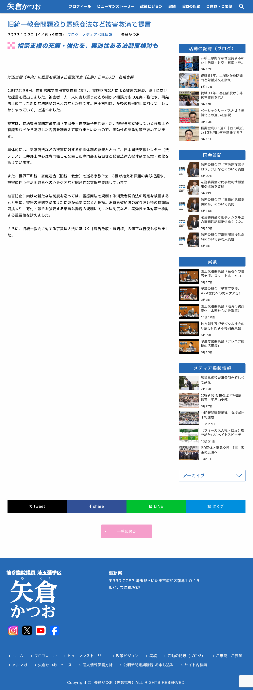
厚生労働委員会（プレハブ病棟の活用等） (223, 343)
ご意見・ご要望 (219, 6)
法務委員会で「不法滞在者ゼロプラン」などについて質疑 (223, 167)
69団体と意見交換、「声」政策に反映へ (223, 450)
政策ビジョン (151, 6)
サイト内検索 (196, 665)
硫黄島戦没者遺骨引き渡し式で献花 (223, 380)
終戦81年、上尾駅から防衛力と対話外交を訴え (222, 78)
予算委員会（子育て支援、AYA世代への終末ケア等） (221, 291)
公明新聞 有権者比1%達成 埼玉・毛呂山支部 (223, 397)
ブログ (73, 34)
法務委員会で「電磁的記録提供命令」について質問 (223, 202)
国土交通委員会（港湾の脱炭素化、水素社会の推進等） (223, 308)
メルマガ (19, 665)
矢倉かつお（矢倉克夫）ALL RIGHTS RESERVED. (140, 682)
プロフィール (80, 6)
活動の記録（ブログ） (186, 656)
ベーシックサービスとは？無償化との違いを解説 (223, 113)
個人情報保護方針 (98, 665)
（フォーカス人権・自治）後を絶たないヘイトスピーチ (223, 433)
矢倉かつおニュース (55, 665)
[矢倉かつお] (24, 8)
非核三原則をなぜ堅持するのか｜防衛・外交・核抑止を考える (223, 61)
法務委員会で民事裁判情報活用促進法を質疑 (223, 184)
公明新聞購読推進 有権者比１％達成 (223, 415)
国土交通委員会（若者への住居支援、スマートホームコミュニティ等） (223, 274)
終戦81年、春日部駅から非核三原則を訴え (222, 95)
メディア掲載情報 (97, 34)
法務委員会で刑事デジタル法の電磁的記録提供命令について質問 (223, 220)
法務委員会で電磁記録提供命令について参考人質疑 (223, 237)
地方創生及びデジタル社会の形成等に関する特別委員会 (223, 326)
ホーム (18, 656)
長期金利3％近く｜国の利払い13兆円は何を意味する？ (222, 130)
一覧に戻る (126, 531)
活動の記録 (191, 6)
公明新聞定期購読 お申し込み (149, 665)
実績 (172, 6)
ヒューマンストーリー (116, 6)
